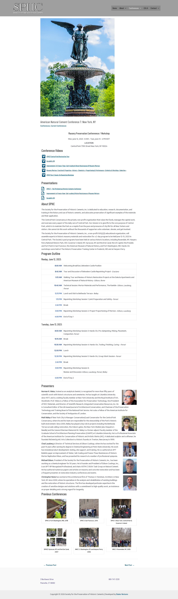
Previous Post (50, 565)
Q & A (146, 8)
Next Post (129, 565)
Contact (154, 8)
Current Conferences (58, 125)
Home (115, 8)
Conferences (134, 8)
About (121, 8)
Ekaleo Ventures (122, 594)
